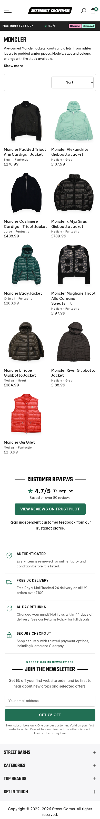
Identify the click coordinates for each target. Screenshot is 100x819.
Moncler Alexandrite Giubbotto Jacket (69, 152)
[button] (14, 11)
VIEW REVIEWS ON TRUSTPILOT (50, 509)
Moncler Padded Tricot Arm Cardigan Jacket (25, 152)
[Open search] (83, 10)
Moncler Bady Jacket (23, 293)
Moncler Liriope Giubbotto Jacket (20, 373)
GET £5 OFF (50, 715)
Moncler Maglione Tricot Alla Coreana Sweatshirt (73, 298)
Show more (13, 66)
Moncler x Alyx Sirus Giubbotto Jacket (69, 224)
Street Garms (63, 809)
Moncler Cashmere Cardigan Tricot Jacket (25, 224)
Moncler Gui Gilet (19, 442)
